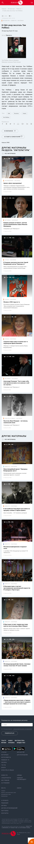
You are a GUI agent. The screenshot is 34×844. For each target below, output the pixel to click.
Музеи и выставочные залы (7, 792)
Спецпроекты (6, 778)
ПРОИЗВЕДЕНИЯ (9, 180)
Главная (4, 9)
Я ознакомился (8, 729)
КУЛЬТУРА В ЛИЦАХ (10, 418)
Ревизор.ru (9, 35)
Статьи (3, 752)
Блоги (3, 767)
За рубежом (5, 783)
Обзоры (4, 762)
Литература (11, 9)
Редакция (4, 803)
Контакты (4, 813)
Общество (21, 742)
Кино (10, 740)
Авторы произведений (7, 808)
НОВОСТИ (13, 20)
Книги (19, 788)
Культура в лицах (7, 770)
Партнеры (4, 810)
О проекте (4, 800)
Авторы (4, 805)
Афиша (19, 775)
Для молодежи (22, 755)
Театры (3, 790)
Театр (3, 740)
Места (3, 788)
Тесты (3, 765)
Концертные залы (6, 794)
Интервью (4, 755)
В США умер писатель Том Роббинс (13, 11)
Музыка (11, 742)
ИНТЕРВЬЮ (8, 220)
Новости (18, 9)
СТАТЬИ (7, 259)
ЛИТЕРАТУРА (6, 20)
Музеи (3, 742)
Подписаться (9, 733)
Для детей (20, 752)
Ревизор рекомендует (21, 778)
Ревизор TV (5, 760)
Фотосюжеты (6, 757)
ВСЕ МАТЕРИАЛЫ (10, 153)
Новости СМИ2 (6, 142)
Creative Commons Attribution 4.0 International (17, 827)
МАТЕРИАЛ (21, 20)
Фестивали (5, 780)
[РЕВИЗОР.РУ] (17, 2)
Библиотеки (4, 796)
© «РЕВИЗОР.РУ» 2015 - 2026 (24, 833)
